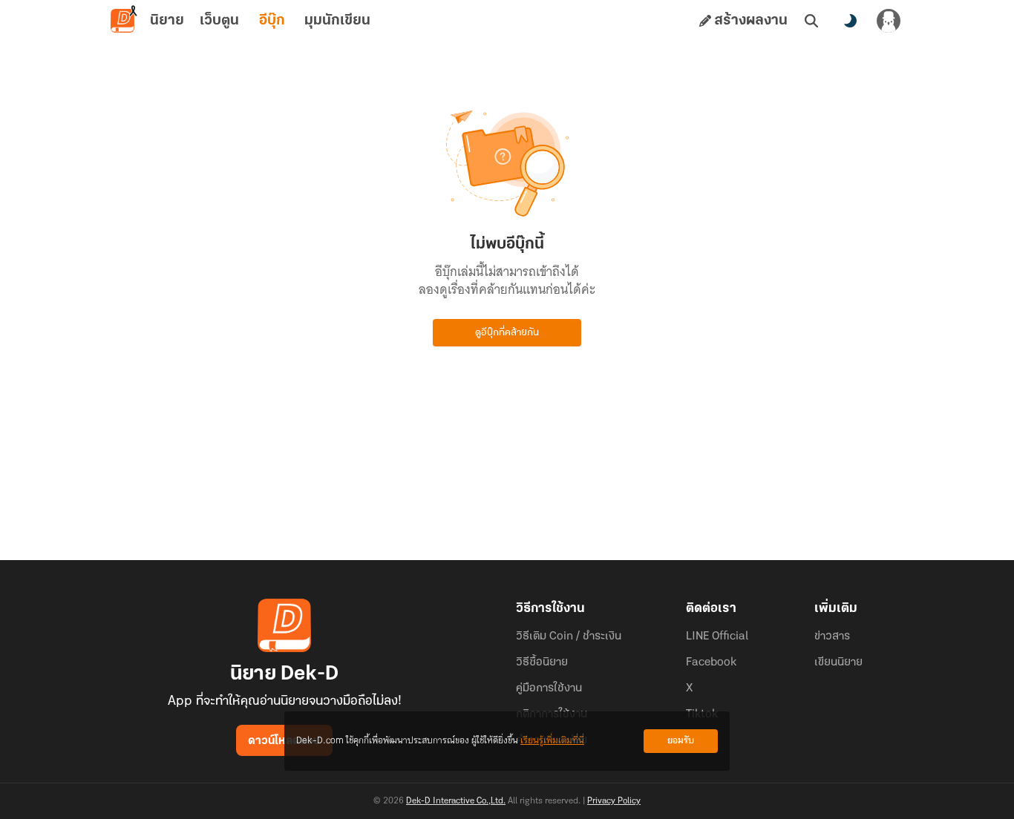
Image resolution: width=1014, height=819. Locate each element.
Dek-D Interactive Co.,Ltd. (456, 801)
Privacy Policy (614, 801)
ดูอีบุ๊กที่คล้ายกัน (507, 332)
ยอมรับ (680, 740)
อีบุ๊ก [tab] (272, 20)
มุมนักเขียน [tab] (337, 20)
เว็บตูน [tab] (219, 20)
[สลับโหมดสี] (850, 21)
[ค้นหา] (811, 21)
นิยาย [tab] (167, 20)
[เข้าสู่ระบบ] (888, 21)
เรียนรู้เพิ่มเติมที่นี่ (552, 740)
